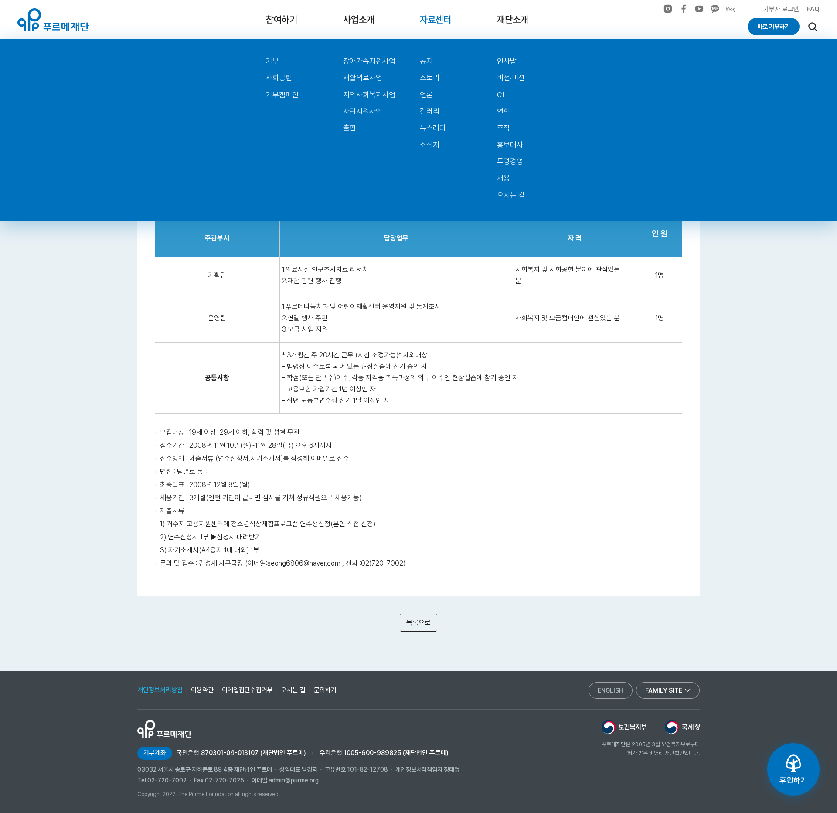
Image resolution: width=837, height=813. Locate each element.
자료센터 (435, 19)
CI (500, 94)
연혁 (503, 111)
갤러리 (429, 111)
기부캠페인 (282, 94)
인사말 (507, 61)
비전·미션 (511, 77)
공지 (426, 61)
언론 (426, 94)
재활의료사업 (362, 77)
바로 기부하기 (773, 26)
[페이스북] (683, 9)
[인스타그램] (668, 9)
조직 (503, 127)
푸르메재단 (53, 19)
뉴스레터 (433, 127)
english (610, 690)
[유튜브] (699, 9)
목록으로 (418, 622)
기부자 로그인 (781, 9)
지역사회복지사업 (369, 94)
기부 (272, 61)
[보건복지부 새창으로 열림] (624, 727)
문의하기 (325, 690)
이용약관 (202, 690)
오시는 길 (511, 195)
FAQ (813, 9)
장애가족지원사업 (369, 61)
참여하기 (281, 19)
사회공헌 (279, 77)
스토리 (429, 77)
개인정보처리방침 (160, 690)
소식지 (429, 145)
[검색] (813, 27)
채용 (503, 178)
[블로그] (730, 9)
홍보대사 (510, 145)
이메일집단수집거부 (247, 690)
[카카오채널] (715, 9)
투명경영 (510, 161)
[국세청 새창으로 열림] (682, 727)
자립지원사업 (362, 111)
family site (663, 690)
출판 (349, 127)
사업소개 (358, 19)
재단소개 (512, 19)
